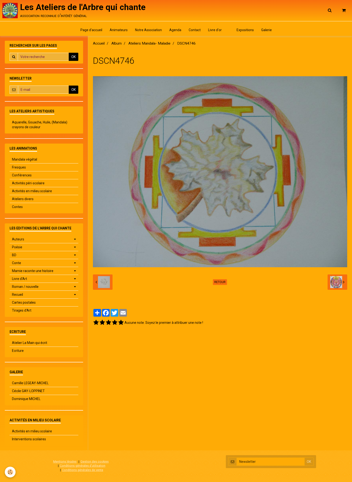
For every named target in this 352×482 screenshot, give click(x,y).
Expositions (245, 30)
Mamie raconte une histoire (32, 271)
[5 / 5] (121, 322)
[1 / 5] (96, 322)
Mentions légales (65, 461)
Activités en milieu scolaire (32, 191)
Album (116, 43)
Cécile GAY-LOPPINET (28, 391)
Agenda (175, 30)
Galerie (266, 30)
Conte (16, 263)
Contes (17, 207)
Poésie (17, 247)
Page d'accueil (91, 30)
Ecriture (18, 351)
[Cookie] (10, 472)
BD (14, 255)
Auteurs (18, 239)
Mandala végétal (24, 159)
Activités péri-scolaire (28, 183)
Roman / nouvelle (25, 287)
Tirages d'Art (21, 310)
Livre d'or (215, 30)
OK (73, 57)
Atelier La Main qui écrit (29, 343)
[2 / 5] (102, 322)
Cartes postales (24, 302)
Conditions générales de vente (82, 470)
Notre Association (148, 30)
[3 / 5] (108, 322)
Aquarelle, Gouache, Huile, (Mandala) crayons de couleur (39, 124)
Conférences (22, 175)
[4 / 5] (114, 322)
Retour (220, 282)
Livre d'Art (19, 279)
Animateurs (119, 30)
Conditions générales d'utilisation (82, 465)
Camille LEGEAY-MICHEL (30, 383)
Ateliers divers (23, 199)
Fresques (19, 167)
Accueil (99, 43)
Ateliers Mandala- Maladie (149, 43)
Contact (195, 30)
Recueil (17, 294)
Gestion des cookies (94, 461)
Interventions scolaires (29, 439)
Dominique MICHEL (26, 399)
